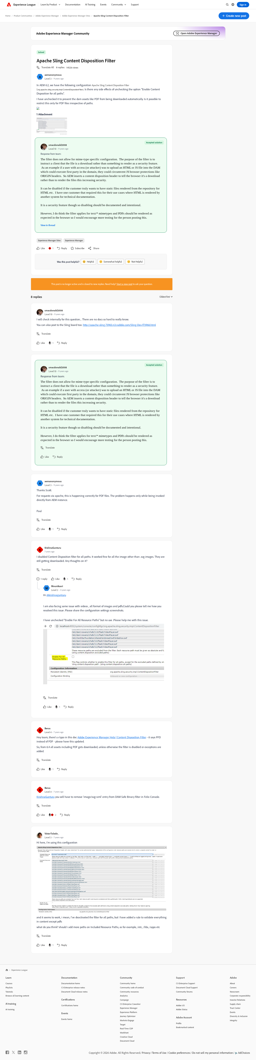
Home (7, 15)
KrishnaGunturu (53, 547)
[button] (234, 15)
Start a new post (124, 284)
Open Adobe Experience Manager (199, 33)
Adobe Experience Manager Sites (76, 15)
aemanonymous (53, 74)
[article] (101, 327)
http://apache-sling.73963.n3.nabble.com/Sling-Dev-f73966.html (119, 325)
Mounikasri (57, 586)
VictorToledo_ (52, 833)
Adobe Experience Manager (47, 15)
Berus (48, 728)
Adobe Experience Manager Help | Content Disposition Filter (111, 737)
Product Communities (23, 15)
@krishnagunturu (56, 595)
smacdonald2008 (58, 144)
